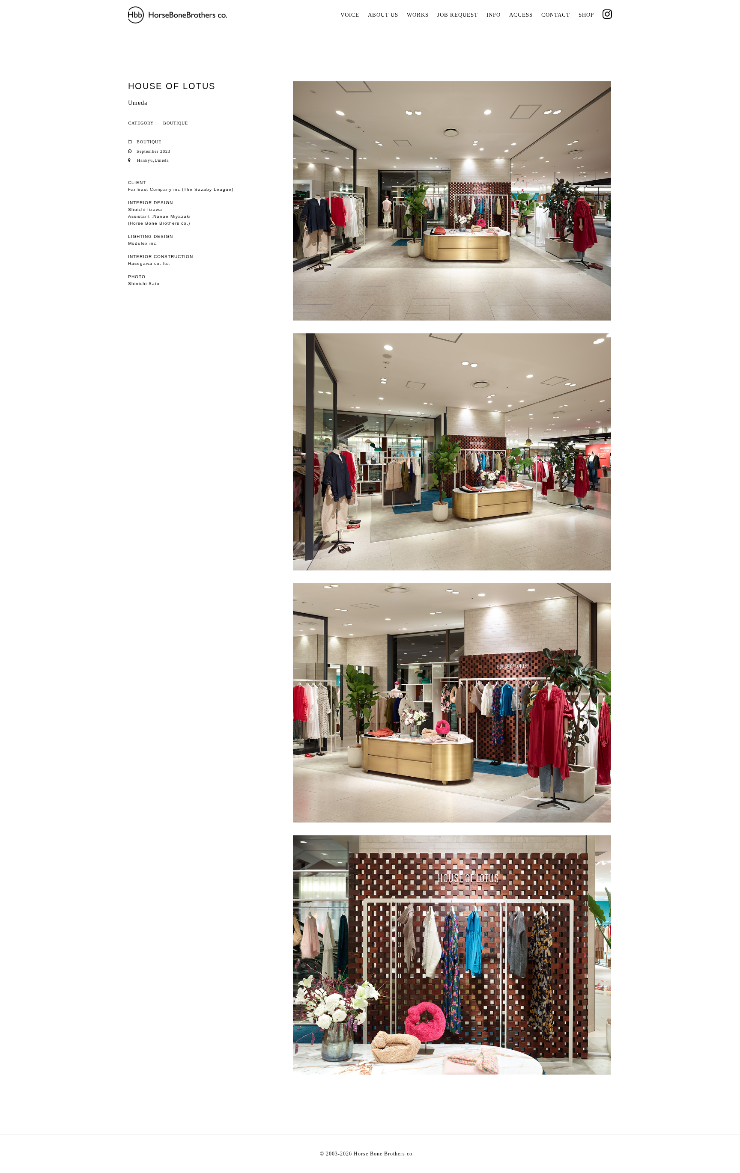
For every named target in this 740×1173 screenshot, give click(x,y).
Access (521, 15)
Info (493, 15)
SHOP (586, 15)
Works (418, 15)
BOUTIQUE (175, 123)
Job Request (457, 15)
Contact (555, 15)
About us (383, 15)
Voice (349, 15)
